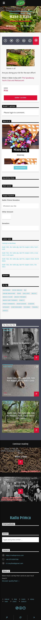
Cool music (17, 290)
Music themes (20, 297)
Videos (32, 599)
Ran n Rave (21, 304)
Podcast (7, 599)
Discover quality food (10, 581)
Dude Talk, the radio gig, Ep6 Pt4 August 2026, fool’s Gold (20, 248)
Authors (6, 290)
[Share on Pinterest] (17, 41)
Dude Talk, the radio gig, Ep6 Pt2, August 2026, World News (20, 260)
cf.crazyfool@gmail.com (14, 563)
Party (21, 300)
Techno (27, 307)
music (34, 293)
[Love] (36, 41)
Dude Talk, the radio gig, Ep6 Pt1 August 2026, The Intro (19, 266)
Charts (14, 601)
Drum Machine (9, 293)
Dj (25, 290)
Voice (5, 311)
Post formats (9, 304)
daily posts (14, 14)
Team (6, 601)
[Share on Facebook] (5, 41)
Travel (35, 307)
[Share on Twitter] (11, 41)
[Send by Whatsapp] (30, 41)
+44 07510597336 (12, 559)
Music (23, 14)
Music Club (7, 297)
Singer (31, 304)
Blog (15, 599)
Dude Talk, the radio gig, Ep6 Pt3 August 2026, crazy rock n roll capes (20, 254)
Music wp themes (10, 300)
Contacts (23, 601)
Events (23, 599)
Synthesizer (16, 307)
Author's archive (20, 97)
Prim (18, 26)
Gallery (26, 293)
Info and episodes (20, 168)
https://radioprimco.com (15, 555)
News (29, 14)
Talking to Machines (9, 243)
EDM (19, 293)
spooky (6, 307)
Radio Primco (20, 518)
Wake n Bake (21, 457)
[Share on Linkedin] (24, 41)
